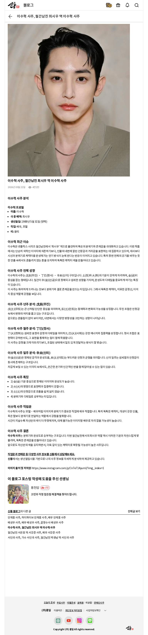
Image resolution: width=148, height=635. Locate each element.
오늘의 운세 (49, 602)
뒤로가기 (10, 16)
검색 (136, 5)
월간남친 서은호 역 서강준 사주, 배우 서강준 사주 (34, 532)
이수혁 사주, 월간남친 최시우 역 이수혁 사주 (31, 527)
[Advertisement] (74, 570)
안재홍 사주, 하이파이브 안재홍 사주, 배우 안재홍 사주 (37, 517)
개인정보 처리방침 (73, 610)
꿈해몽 (80, 602)
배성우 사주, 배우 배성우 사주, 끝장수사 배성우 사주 (35, 522)
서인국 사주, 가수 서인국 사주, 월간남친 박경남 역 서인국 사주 (41, 537)
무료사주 (61, 602)
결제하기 (109, 5)
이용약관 (58, 610)
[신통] (12, 5)
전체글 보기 (134, 511)
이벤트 (118, 5)
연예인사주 (99, 602)
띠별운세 (71, 602)
